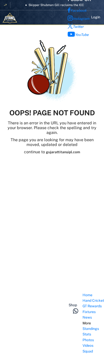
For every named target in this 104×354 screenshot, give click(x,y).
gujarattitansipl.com (63, 152)
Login (95, 17)
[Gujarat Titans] (10, 18)
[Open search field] (77, 297)
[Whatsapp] (76, 311)
